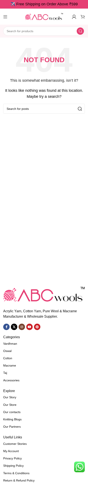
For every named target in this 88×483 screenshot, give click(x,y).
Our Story (9, 397)
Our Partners (12, 426)
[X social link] (14, 327)
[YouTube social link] (29, 327)
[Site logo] (44, 16)
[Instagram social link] (22, 327)
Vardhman (10, 343)
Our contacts (12, 412)
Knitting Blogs (12, 419)
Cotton (7, 358)
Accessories (11, 380)
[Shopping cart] (82, 16)
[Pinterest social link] (37, 327)
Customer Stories (15, 443)
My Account (11, 451)
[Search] (80, 31)
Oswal (7, 351)
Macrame (9, 365)
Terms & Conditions (16, 473)
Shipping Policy (13, 465)
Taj (5, 372)
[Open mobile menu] (5, 16)
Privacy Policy (12, 458)
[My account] (74, 16)
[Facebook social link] (6, 327)
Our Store (9, 404)
